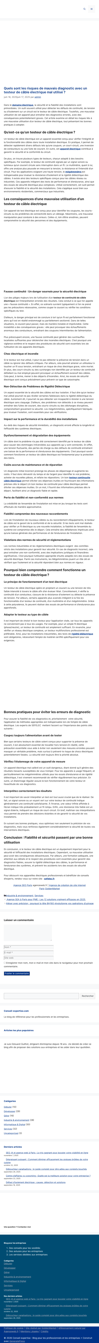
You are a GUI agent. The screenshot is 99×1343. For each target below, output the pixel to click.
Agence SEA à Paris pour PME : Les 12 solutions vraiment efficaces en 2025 (46, 899)
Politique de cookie (13, 1328)
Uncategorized (11, 1133)
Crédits (44, 1331)
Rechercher (88, 996)
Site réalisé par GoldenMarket (41, 1328)
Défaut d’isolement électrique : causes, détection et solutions (35, 1182)
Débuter (8, 1107)
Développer (9, 1111)
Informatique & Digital (14, 1124)
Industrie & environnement (19, 895)
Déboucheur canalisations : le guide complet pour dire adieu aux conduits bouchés (46, 1169)
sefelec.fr (49, 878)
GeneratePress (17, 1341)
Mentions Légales (29, 1331)
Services (39, 895)
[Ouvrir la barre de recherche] (84, 9)
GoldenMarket (52, 888)
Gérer (6, 1115)
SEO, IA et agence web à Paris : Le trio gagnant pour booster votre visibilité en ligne (47, 1152)
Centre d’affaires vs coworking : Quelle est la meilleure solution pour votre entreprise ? (48, 1175)
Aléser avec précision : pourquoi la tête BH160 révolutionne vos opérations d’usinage (50, 903)
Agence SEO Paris (22, 885)
